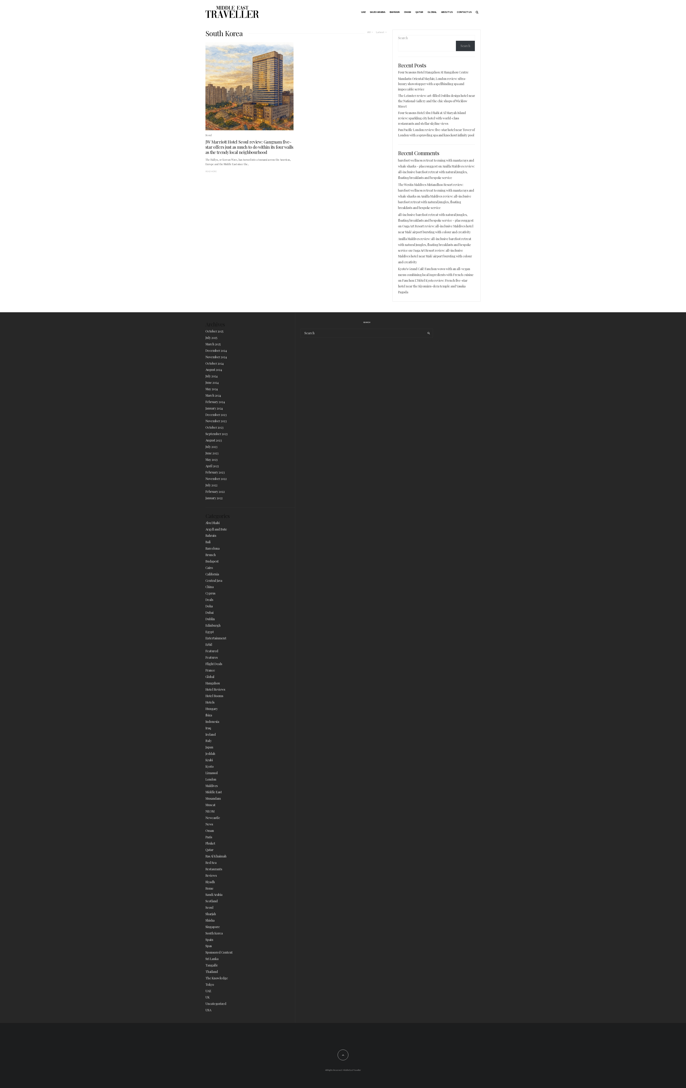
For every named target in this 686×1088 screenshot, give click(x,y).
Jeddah (210, 753)
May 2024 (211, 389)
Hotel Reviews (215, 689)
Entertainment (215, 638)
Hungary (211, 709)
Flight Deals (213, 664)
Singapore (212, 927)
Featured (211, 651)
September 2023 (216, 434)
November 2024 (216, 357)
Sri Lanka (211, 959)
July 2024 (211, 376)
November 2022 (216, 479)
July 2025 (211, 337)
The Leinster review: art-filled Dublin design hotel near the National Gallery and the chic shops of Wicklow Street (436, 100)
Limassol (211, 773)
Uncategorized (215, 1003)
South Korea (214, 933)
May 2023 (211, 459)
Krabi (209, 760)
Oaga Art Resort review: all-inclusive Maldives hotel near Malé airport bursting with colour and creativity (435, 256)
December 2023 (216, 415)
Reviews (211, 875)
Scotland (211, 901)
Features (211, 657)
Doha (209, 606)
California (212, 574)
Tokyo (209, 984)
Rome (209, 888)
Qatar (419, 12)
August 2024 (213, 369)
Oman (407, 12)
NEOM (210, 811)
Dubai (209, 612)
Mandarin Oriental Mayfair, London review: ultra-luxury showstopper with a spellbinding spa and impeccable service (432, 84)
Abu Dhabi (212, 523)
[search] (429, 333)
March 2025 (213, 344)
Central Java (213, 580)
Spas (208, 946)
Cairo (209, 568)
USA (208, 1010)
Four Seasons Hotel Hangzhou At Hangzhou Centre (433, 72)
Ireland (210, 734)
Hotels (210, 702)
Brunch (210, 555)
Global (432, 12)
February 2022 (215, 491)
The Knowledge (216, 978)
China (209, 587)
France (210, 670)
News (209, 824)
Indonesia (212, 721)
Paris (208, 837)
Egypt (209, 632)
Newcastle (212, 818)
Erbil (208, 644)
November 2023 (216, 421)
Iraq (208, 728)
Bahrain (395, 12)
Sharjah (210, 914)
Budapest (212, 561)
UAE (363, 12)
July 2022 (211, 485)
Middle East (213, 792)
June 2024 (211, 382)
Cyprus (210, 593)
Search (403, 38)
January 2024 (214, 408)
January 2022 (214, 498)
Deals (209, 600)
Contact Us (464, 12)
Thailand (211, 971)
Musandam (213, 798)
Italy (208, 741)
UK (207, 997)
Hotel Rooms (214, 696)
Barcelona (212, 548)
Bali (208, 542)
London (210, 779)
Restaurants (213, 869)
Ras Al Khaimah (215, 856)
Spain (209, 939)
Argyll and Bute (216, 529)
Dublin (210, 619)
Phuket (210, 843)
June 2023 (211, 453)
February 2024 (215, 402)
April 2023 (212, 466)
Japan (209, 747)
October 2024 (214, 363)
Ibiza (208, 715)
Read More (211, 171)
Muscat (210, 805)
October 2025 (214, 331)
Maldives (211, 786)
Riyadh (210, 882)
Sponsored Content (219, 952)
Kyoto (209, 766)
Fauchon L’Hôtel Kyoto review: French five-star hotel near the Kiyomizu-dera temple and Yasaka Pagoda (433, 286)
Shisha (210, 920)
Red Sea (210, 862)
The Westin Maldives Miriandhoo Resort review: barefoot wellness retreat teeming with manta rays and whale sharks (436, 190)
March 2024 (213, 395)
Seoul (208, 135)
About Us (447, 12)
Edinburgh (212, 625)
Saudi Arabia (377, 12)
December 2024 (216, 350)
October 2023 (214, 427)
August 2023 (213, 440)
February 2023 (215, 472)
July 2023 (211, 447)
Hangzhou (212, 683)
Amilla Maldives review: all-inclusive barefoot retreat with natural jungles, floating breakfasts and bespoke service (436, 172)
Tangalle (211, 965)
